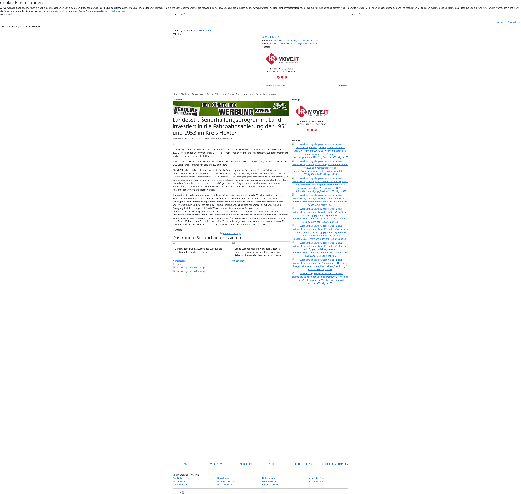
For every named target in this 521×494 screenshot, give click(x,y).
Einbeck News (269, 478)
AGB (186, 463)
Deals (258, 94)
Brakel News (223, 478)
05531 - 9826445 (281, 43)
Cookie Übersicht (305, 463)
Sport (231, 94)
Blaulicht (185, 94)
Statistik (179, 14)
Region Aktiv (198, 94)
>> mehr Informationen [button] (509, 22)
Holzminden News (316, 478)
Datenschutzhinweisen (113, 11)
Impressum (215, 463)
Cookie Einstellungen (335, 463)
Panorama (241, 94)
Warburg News (225, 484)
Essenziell (5, 14)
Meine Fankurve (225, 481)
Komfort (354, 14)
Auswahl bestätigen (12, 26)
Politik (210, 94)
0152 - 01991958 (282, 40)
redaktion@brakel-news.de (303, 43)
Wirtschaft (220, 94)
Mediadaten (205, 30)
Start (176, 94)
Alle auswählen (33, 26)
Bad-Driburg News (182, 478)
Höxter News (179, 481)
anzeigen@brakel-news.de (304, 40)
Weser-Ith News (270, 484)
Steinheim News (181, 484)
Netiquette (275, 463)
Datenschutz (245, 463)
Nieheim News (269, 481)
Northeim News (315, 481)
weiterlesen (179, 260)
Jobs (251, 94)
